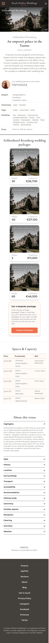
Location (8, 475)
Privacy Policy (23, 603)
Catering (8, 525)
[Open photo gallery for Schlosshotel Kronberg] (24, 19)
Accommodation (11, 498)
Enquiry (23, 571)
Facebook (23, 614)
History (7, 470)
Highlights (9, 424)
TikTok (24, 625)
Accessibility (9, 492)
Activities (8, 531)
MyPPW (23, 576)
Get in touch (23, 598)
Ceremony (8, 509)
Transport (8, 486)
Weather (8, 537)
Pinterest (23, 620)
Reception (8, 520)
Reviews (24, 582)
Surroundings (10, 481)
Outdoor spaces (11, 514)
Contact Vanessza (24, 330)
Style (6, 464)
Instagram (23, 609)
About (24, 587)
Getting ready (10, 503)
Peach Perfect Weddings (24, 3)
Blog (24, 593)
